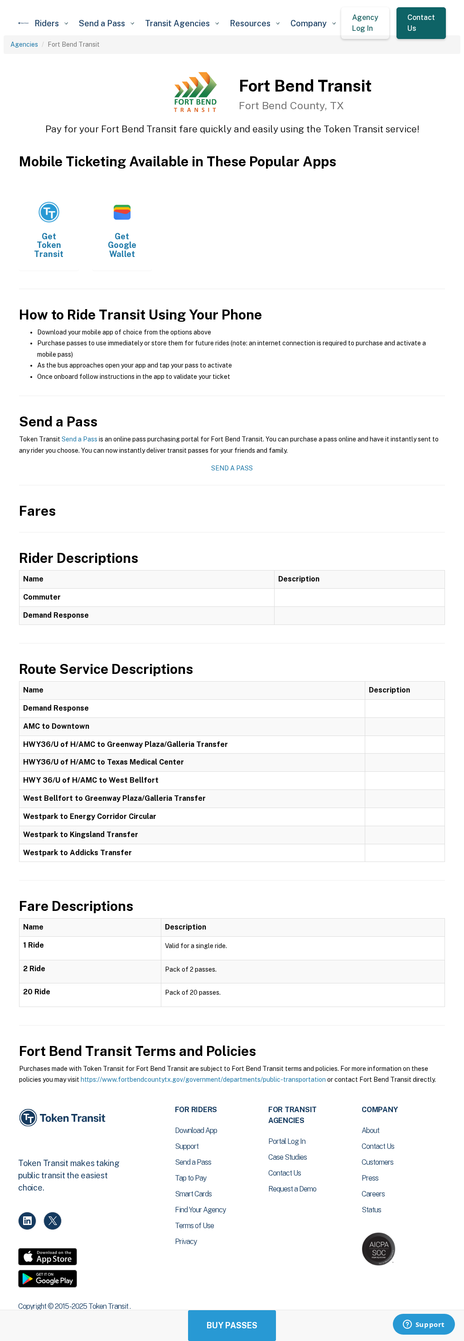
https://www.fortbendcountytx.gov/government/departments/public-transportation (203, 1079)
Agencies (24, 44)
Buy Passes (232, 1325)
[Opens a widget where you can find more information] (423, 1325)
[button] (51, 23)
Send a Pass (79, 439)
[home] (23, 23)
